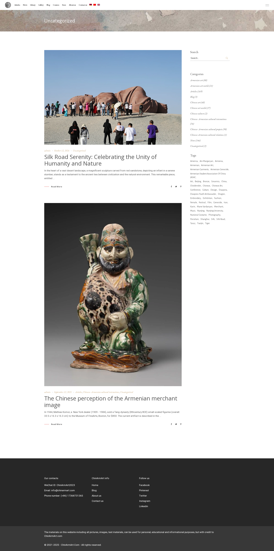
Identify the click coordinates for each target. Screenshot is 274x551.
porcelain (194, 219)
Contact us (97, 501)
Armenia (219, 161)
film (209, 202)
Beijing (198, 181)
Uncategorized (79, 150)
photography (214, 215)
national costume (198, 215)
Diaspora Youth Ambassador (203, 194)
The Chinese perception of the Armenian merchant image (110, 401)
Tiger (207, 223)
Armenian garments (199, 169)
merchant (218, 206)
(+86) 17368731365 (72, 495)
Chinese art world (198, 108)
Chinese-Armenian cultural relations (207, 134)
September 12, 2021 (63, 392)
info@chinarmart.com (63, 490)
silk (213, 219)
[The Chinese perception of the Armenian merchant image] (113, 294)
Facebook (144, 485)
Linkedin (143, 506)
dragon (221, 194)
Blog (192, 96)
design (213, 190)
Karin (192, 206)
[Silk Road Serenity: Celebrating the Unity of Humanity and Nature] (113, 97)
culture (205, 190)
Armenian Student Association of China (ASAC (208, 175)
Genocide (217, 202)
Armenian (194, 165)
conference (195, 190)
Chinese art (195, 102)
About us (96, 495)
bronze (206, 181)
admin (47, 150)
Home (95, 485)
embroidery (195, 198)
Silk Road (220, 219)
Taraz (192, 223)
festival (202, 202)
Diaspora (223, 190)
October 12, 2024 (61, 150)
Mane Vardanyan (204, 206)
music (192, 211)
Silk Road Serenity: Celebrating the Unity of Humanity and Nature (100, 160)
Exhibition (207, 198)
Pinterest (144, 490)
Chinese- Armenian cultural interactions (101, 392)
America (194, 161)
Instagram (144, 501)
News (192, 140)
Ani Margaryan (206, 161)
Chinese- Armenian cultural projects (206, 129)
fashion (217, 198)
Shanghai (205, 219)
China (224, 181)
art (191, 181)
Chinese (206, 186)
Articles (78, 392)
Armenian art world (199, 85)
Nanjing (201, 211)
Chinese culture (197, 113)
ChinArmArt (195, 186)
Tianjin (200, 223)
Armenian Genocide (219, 169)
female (193, 202)
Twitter (143, 495)
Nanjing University (214, 211)
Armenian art (196, 80)
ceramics (215, 181)
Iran (225, 202)
